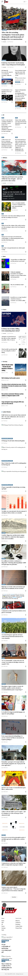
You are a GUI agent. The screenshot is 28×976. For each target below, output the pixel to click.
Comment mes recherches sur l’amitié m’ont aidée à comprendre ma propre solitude (13, 864)
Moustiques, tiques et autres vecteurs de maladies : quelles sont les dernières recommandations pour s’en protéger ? (12, 688)
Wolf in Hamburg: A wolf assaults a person (11, 378)
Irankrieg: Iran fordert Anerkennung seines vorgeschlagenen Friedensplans (13, 64)
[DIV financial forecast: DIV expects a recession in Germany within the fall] (7, 81)
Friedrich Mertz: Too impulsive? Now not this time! (7, 91)
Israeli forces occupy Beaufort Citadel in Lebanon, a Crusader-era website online (18, 298)
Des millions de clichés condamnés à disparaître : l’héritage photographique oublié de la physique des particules (14, 562)
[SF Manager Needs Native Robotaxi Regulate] (14, 431)
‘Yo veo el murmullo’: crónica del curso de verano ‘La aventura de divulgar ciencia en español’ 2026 (13, 662)
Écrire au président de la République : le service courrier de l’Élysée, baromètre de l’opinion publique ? (13, 737)
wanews (4, 41)
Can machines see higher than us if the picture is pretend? (18, 260)
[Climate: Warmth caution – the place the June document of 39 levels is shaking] (20, 370)
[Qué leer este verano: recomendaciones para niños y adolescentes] (14, 778)
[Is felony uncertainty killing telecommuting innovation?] (14, 319)
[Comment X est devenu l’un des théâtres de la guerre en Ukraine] (14, 601)
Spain (4, 256)
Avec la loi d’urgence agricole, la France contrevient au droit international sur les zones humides (12, 636)
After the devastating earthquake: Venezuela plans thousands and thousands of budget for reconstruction (13, 35)
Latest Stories (7, 412)
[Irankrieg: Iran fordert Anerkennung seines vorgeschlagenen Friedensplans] (14, 53)
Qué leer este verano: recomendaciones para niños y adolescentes (14, 788)
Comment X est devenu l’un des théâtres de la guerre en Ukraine (14, 611)
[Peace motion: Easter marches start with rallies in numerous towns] (20, 80)
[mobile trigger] (3, 1)
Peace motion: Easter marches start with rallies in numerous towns (20, 73)
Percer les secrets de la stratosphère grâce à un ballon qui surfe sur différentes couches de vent (14, 839)
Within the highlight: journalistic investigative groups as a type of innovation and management (18, 274)
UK (2, 174)
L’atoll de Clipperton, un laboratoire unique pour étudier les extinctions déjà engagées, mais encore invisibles (13, 536)
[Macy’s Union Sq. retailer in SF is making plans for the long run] (14, 453)
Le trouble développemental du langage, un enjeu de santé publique (13, 713)
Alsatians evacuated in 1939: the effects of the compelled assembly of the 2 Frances (9, 338)
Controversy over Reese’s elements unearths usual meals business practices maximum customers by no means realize (7, 143)
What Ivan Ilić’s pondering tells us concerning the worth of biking (9, 350)
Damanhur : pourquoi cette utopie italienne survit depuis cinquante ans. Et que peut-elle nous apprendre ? (13, 763)
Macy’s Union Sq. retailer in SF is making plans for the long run (7, 966)
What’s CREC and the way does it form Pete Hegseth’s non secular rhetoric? (20, 122)
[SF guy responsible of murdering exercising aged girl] (14, 478)
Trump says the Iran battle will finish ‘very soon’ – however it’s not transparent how (14, 194)
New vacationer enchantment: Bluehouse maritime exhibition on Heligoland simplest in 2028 (12, 394)
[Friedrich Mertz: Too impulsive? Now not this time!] (7, 98)
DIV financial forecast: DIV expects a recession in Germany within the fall (7, 74)
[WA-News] (6, 1)
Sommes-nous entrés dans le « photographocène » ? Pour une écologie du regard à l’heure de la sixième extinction (13, 889)
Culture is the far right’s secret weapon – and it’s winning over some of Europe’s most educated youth (14, 813)
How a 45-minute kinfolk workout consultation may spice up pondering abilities (19, 205)
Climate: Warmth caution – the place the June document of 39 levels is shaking (7, 367)
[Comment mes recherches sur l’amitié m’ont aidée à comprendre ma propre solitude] (14, 854)
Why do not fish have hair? (17, 284)
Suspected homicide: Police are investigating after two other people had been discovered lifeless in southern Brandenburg (20, 95)
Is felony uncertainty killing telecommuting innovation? (11, 330)
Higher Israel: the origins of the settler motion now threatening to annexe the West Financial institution (13, 227)
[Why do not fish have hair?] (5, 288)
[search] (21, 1)
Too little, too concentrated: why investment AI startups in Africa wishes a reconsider (14, 512)
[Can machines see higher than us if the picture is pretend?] (5, 263)
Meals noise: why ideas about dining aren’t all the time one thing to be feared (13, 216)
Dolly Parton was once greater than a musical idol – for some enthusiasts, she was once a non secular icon (14, 416)
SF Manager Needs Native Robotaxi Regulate (13, 441)
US (3, 115)
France (3, 508)
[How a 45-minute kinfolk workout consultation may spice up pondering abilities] (6, 207)
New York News (5, 438)
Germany (4, 29)
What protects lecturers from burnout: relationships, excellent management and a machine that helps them (13, 238)
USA (3, 117)
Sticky (11, 438)
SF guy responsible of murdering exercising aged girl (13, 488)
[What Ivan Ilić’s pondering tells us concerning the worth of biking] (22, 353)
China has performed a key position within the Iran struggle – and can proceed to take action (12, 179)
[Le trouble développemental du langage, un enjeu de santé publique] (14, 702)
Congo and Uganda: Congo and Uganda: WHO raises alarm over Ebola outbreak (13, 402)
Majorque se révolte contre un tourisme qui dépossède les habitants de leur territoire (13, 587)
